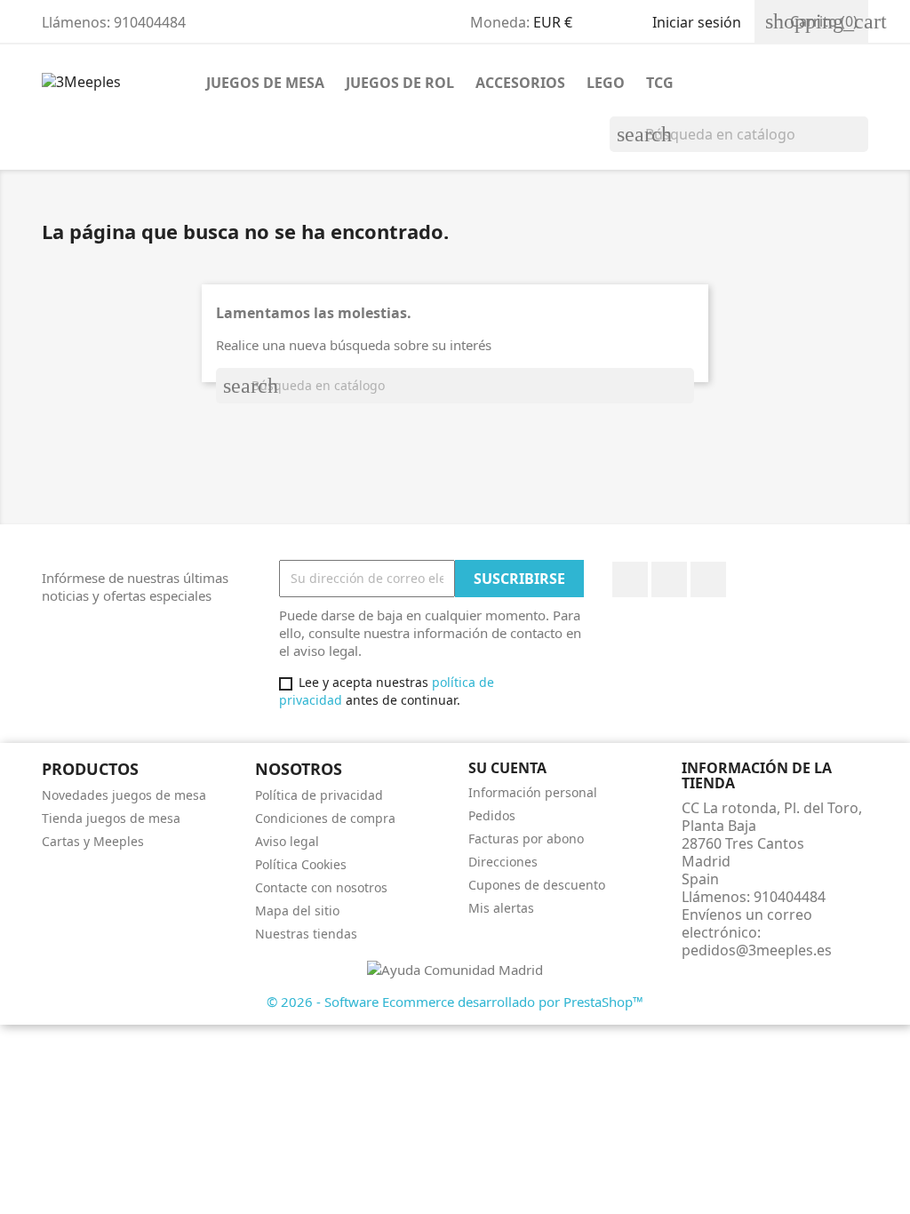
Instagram (708, 579)
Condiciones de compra (325, 818)
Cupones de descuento (536, 884)
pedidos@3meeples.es (757, 950)
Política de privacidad (319, 795)
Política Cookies (301, 864)
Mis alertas (501, 907)
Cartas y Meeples (93, 841)
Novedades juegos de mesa (124, 795)
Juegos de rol (400, 82)
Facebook (630, 579)
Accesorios (520, 82)
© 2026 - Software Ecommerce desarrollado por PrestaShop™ (455, 1001)
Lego (606, 82)
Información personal (532, 792)
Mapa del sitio (297, 910)
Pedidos (491, 815)
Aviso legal (287, 841)
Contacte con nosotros (321, 887)
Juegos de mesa (265, 82)
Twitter (669, 579)
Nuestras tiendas (306, 933)
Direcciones (503, 861)
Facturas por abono (526, 838)
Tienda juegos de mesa (111, 818)
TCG (660, 82)
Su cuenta (507, 768)
